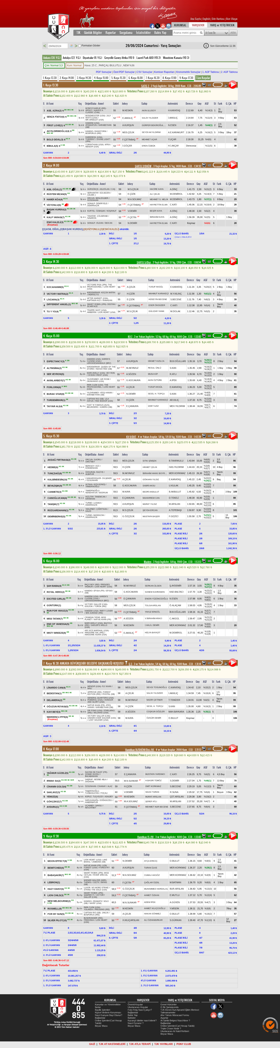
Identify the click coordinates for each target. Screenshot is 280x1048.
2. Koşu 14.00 (67, 78)
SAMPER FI (89, 895)
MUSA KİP (153, 374)
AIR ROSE (104, 379)
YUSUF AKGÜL (156, 287)
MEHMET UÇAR (149, 139)
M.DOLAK (175, 311)
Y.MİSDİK (174, 908)
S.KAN (173, 368)
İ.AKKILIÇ (173, 118)
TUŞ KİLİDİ (98, 797)
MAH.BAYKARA (176, 711)
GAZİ (92, 1044)
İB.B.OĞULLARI (178, 361)
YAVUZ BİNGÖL (152, 612)
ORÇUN (90, 198)
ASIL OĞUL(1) (54, 189)
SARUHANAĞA (91, 800)
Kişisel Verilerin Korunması (108, 1012)
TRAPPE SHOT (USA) (96, 310)
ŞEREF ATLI (151, 801)
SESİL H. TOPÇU (156, 394)
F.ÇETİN (132, 217)
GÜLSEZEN (105, 193)
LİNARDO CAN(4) (56, 687)
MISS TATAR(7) (55, 618)
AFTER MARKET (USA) (97, 298)
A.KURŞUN (128, 125)
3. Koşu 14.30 (84, 78)
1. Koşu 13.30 (50, 78)
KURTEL (91, 211)
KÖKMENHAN (91, 468)
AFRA (107, 145)
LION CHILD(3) (56, 895)
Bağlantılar (100, 1018)
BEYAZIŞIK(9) (55, 485)
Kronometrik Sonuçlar (188, 72)
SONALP (91, 204)
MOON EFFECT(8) (57, 861)
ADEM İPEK (150, 902)
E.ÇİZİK (131, 194)
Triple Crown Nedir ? (170, 1028)
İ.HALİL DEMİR (152, 625)
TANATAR (91, 216)
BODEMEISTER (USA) (95, 116)
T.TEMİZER (174, 700)
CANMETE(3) (54, 492)
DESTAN (111, 304)
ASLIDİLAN (104, 189)
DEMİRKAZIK (93, 206)
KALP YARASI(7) (56, 217)
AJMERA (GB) (106, 407)
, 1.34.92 (194, 166)
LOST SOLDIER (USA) (98, 720)
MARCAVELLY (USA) (96, 373)
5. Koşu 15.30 (118, 78)
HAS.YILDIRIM (176, 467)
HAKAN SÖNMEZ (152, 914)
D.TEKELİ (174, 498)
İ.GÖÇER (127, 145)
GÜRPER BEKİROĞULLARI (155, 125)
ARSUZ (88, 110)
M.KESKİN (127, 110)
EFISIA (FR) (99, 591)
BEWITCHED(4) (56, 868)
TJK (78, 32)
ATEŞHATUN (91, 125)
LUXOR (87, 888)
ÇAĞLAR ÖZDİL (151, 882)
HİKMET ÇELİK (150, 467)
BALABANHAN (91, 776)
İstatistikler (143, 32)
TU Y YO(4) (53, 311)
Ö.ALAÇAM (175, 605)
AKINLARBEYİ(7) (56, 380)
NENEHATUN (91, 493)
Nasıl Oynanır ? (135, 1023)
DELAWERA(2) (54, 700)
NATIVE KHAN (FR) (102, 619)
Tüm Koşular (203, 78)
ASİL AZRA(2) (54, 110)
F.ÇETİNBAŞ (128, 139)
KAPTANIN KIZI (94, 300)
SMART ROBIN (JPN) (96, 304)
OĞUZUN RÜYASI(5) (57, 706)
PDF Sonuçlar (104, 72)
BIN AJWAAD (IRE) (94, 613)
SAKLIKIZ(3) (53, 792)
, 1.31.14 (195, 664)
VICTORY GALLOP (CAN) (96, 604)
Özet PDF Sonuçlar (124, 72)
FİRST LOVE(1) (55, 125)
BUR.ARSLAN (177, 889)
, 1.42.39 (194, 437)
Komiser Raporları (164, 72)
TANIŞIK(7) (53, 504)
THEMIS (87, 882)
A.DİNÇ (174, 189)
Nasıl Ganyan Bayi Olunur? (108, 1015)
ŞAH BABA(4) (54, 586)
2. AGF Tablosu (229, 72)
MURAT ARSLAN (153, 797)
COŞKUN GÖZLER (156, 711)
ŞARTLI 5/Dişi (144, 262)
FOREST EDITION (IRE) (99, 693)
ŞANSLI (98, 806)
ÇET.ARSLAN (177, 796)
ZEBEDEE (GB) (99, 862)
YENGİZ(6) (52, 796)
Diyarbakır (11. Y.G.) (92, 58)
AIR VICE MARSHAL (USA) (97, 631)
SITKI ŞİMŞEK (150, 461)
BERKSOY (89, 466)
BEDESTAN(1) (54, 693)
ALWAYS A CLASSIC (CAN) (94, 111)
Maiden (147, 562)
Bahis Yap (160, 32)
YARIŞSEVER (198, 25)
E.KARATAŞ (176, 287)
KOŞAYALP (111, 211)
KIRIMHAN (90, 499)
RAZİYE (99, 472)
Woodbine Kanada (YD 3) (176, 58)
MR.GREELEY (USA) (94, 120)
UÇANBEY (89, 806)
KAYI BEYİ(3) (53, 711)
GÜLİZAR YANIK (156, 311)
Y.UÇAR (172, 139)
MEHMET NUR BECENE (156, 807)
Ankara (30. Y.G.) (51, 58)
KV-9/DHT (131, 437)
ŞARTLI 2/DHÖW (143, 166)
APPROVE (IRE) (95, 692)
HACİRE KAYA (157, 189)
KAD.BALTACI (176, 592)
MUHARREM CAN (151, 498)
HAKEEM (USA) (92, 123)
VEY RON (110, 373)
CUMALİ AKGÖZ (152, 875)
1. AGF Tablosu (210, 72)
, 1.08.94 (194, 262)
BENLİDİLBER (102, 198)
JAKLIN (105, 913)
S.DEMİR (174, 780)
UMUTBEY (90, 462)
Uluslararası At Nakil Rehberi (174, 1031)
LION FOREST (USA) (95, 867)
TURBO (88, 503)
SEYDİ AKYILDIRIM (151, 132)
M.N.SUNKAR (131, 780)
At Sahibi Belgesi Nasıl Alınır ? (175, 1020)
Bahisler (132, 1018)
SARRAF (89, 780)
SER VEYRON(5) (55, 374)
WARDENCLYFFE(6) (57, 717)
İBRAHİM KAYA (157, 217)
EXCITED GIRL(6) (56, 599)
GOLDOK (89, 606)
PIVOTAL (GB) (108, 694)
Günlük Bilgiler (93, 32)
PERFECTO (93, 295)
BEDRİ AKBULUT (151, 492)
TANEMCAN (100, 497)
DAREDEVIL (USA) (93, 137)
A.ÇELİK (131, 287)
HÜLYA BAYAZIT (152, 632)
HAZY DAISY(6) (56, 889)
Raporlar (111, 32)
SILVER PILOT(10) (57, 920)
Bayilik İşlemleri (102, 1010)
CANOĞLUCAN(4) (57, 498)
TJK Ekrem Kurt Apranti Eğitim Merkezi (179, 1010)
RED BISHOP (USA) (104, 401)
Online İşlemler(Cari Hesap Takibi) (177, 1026)
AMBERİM (91, 312)
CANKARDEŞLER (93, 478)
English (206, 19)
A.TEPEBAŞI (175, 510)
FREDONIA (89, 920)
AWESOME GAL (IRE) (94, 633)
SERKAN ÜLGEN (153, 586)
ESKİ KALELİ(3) (55, 222)
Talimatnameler (167, 1012)
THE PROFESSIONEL (99, 286)
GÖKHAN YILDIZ (151, 479)
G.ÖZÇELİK (128, 516)
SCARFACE (92, 306)
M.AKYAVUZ (132, 368)
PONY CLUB (183, 1044)
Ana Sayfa (195, 19)
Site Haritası (218, 19)
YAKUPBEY (90, 509)
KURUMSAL (180, 25)
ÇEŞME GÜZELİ (92, 774)
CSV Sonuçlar (144, 72)
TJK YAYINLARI (163, 1044)
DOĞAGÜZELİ (106, 800)
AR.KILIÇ (174, 400)
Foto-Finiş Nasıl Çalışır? (140, 1010)
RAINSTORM (100, 131)
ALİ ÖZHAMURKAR (153, 920)
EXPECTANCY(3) (56, 361)
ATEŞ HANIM (106, 393)
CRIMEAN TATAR (92, 617)
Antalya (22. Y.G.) (72, 58)
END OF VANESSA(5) (58, 624)
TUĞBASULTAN (92, 793)
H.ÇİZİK (131, 293)
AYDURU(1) (53, 807)
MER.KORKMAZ (177, 473)
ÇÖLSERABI (102, 216)
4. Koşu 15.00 (101, 78)
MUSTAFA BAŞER (151, 516)
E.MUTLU (175, 895)
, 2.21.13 (195, 750)
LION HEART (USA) (106, 312)
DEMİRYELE (101, 204)
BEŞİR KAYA (156, 211)
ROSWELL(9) (55, 908)
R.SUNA (174, 792)
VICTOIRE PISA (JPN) (97, 285)
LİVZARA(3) (53, 299)
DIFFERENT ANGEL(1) (59, 304)
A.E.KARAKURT (176, 132)
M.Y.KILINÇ (176, 293)
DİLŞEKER (107, 478)
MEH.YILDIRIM (177, 406)
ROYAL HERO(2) (56, 592)
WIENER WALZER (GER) (95, 880)
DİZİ (97, 466)
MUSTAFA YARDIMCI (155, 774)
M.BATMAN (175, 882)
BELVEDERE (92, 407)
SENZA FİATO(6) (56, 117)
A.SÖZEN (131, 374)
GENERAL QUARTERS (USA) (101, 698)
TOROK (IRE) (100, 606)
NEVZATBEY (90, 808)
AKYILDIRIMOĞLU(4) (58, 131)
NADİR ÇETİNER (155, 700)
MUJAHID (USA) (101, 713)
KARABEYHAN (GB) (95, 395)
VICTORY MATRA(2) (57, 294)
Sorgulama (126, 32)
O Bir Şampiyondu (169, 1007)
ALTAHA (88, 484)
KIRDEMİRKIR (93, 293)
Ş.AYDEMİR (175, 585)
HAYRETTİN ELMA (159, 205)
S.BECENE (175, 299)
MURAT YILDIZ (150, 504)
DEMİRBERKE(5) (56, 516)
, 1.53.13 (194, 562)
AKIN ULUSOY (149, 110)
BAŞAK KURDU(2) (56, 209)
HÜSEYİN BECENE (158, 299)
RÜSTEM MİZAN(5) (57, 194)
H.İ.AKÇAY (173, 145)
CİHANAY (101, 786)
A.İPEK (173, 380)
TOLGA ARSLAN (153, 605)
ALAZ (110, 786)
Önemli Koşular (135, 1004)
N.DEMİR (132, 223)
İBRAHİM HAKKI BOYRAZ (155, 473)
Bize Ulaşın (231, 19)
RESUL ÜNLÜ (154, 368)
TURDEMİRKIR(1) (56, 400)
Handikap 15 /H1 (145, 837)
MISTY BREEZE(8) (56, 632)
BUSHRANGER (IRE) (93, 918)
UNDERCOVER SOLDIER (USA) (102, 718)
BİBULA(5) (52, 146)
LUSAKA (97, 503)
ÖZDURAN (90, 472)
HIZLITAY (89, 497)
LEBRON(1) (54, 882)
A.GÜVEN (175, 902)
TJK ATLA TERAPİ (139, 1044)
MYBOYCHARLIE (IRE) (95, 108)
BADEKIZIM (98, 515)
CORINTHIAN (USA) (94, 145)
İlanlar (98, 1007)
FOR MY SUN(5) (56, 914)
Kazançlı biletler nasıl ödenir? (142, 1020)
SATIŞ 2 (145, 86)
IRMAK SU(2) (54, 780)
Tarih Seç (71, 45)
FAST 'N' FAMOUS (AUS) (98, 405)
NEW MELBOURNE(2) (59, 901)
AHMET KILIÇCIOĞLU (154, 908)
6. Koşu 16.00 (136, 78)
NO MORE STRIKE (100, 888)
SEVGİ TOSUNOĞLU (157, 687)
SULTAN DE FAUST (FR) (96, 772)
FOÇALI (104, 793)
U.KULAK (173, 485)
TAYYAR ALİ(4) (55, 406)
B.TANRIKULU (176, 460)
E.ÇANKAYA (132, 406)
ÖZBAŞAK (100, 211)
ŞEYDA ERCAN (150, 510)
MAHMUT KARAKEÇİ (159, 293)
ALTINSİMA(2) (54, 368)
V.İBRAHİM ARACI (153, 618)
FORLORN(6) (54, 387)
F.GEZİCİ (173, 516)
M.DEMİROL (176, 194)
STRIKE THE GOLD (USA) (95, 890)
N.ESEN (172, 125)
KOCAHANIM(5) (55, 287)
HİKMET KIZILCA (156, 361)
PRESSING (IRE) (102, 909)
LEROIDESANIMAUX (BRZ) (99, 363)
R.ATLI (173, 374)
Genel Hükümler (168, 1004)
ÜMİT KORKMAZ (153, 786)
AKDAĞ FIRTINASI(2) (59, 459)
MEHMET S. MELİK (159, 199)
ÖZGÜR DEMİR (154, 718)
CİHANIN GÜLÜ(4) (56, 786)
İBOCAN (108, 223)
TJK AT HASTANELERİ (112, 1044)
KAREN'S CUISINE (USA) (98, 360)
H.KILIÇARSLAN (131, 920)
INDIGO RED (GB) (104, 369)
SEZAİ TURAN (152, 792)
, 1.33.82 (194, 337)
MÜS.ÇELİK (128, 132)
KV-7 (130, 337)
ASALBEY (109, 797)
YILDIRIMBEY (93, 379)
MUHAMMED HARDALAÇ (156, 889)
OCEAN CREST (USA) (98, 375)
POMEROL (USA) (95, 700)
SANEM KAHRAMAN (155, 592)
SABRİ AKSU (149, 485)
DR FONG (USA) (95, 711)
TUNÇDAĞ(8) (55, 473)
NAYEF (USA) (95, 903)
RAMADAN (107, 300)
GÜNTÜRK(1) (54, 605)
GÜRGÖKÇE (92, 189)
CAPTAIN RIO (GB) (95, 399)
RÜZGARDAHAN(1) (58, 510)
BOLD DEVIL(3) (55, 139)
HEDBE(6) (53, 467)
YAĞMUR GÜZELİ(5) (57, 773)
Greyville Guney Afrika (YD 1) (119, 58)
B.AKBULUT (175, 491)
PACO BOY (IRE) (92, 585)
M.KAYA (126, 491)
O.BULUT (173, 718)
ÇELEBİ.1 (91, 195)
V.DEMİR (132, 211)
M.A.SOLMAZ (134, 199)
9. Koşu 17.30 (186, 78)
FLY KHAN (106, 686)
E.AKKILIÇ (127, 118)
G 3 (130, 664)
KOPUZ (88, 797)
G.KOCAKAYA (133, 380)
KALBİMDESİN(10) (57, 479)
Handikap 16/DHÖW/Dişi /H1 (139, 750)
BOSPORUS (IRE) (93, 133)
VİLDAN (99, 223)
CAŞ (113, 189)
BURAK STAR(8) (55, 394)
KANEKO (89, 131)
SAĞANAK (89, 782)
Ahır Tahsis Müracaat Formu (174, 1015)
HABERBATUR (91, 802)
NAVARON (91, 218)
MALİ (90, 688)
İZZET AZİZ (153, 406)
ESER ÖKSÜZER (157, 305)
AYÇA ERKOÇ (150, 861)
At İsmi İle (210, 33)
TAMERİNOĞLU (92, 487)
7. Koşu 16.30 (152, 78)
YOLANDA (88, 909)
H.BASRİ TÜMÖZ (153, 780)
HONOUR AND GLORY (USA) (100, 701)
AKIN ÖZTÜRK (155, 380)
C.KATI (173, 204)
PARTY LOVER (106, 611)
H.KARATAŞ (174, 110)
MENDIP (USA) (92, 147)
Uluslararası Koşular (138, 1007)
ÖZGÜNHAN (92, 200)
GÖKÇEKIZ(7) (54, 801)
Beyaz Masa (101, 1026)
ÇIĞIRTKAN (101, 509)
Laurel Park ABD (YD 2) (149, 58)
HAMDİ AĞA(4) (55, 199)
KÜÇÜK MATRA (108, 293)
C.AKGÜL (174, 618)
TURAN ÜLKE (150, 868)
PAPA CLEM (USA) (95, 385)
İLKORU (97, 460)
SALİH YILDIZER (150, 118)
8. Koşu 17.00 (169, 78)
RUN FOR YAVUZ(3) (57, 610)
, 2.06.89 (194, 86)
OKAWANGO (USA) (95, 381)
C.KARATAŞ (174, 687)
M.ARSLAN (174, 504)
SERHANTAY (92, 193)
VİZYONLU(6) (54, 205)
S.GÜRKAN (175, 920)
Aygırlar (164, 1018)
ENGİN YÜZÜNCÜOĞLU (156, 599)
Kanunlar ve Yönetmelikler (108, 1004)
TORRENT (90, 139)
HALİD (88, 511)
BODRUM (103, 493)
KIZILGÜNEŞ (99, 484)
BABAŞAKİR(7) (56, 875)
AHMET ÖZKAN (151, 895)
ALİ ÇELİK (155, 194)
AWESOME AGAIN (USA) (96, 635)
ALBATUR (89, 474)
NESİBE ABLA (100, 780)
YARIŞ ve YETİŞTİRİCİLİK (222, 25)
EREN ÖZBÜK (148, 146)
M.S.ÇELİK (133, 189)
